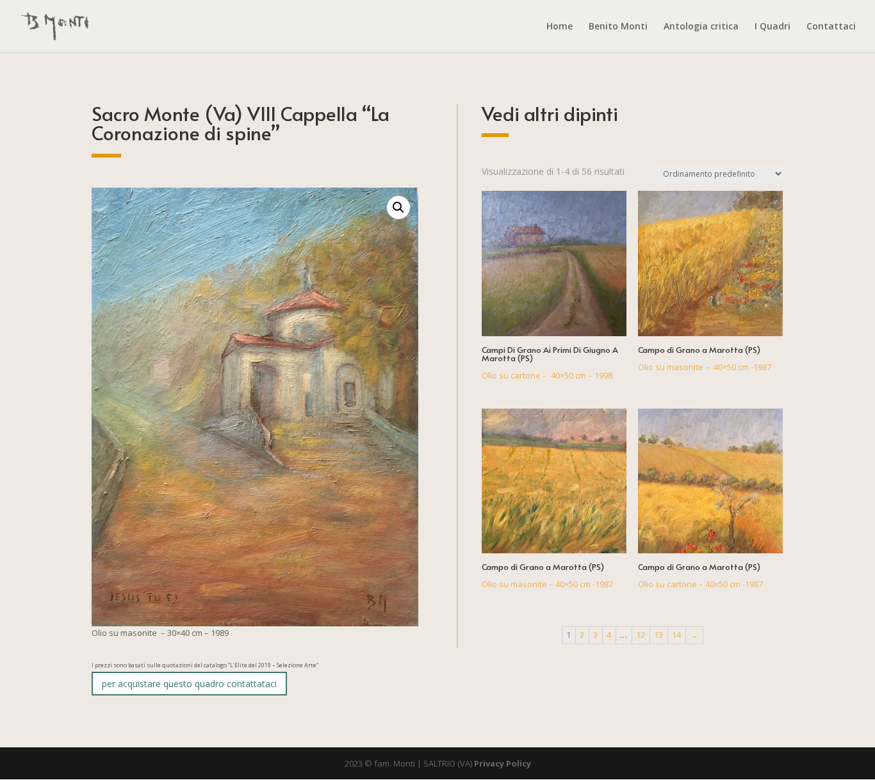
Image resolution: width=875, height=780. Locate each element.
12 (640, 634)
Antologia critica (701, 27)
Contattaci (831, 27)
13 (658, 634)
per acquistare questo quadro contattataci (189, 684)
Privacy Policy (502, 763)
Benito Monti (618, 27)
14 (676, 634)
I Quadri (772, 27)
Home (559, 27)
